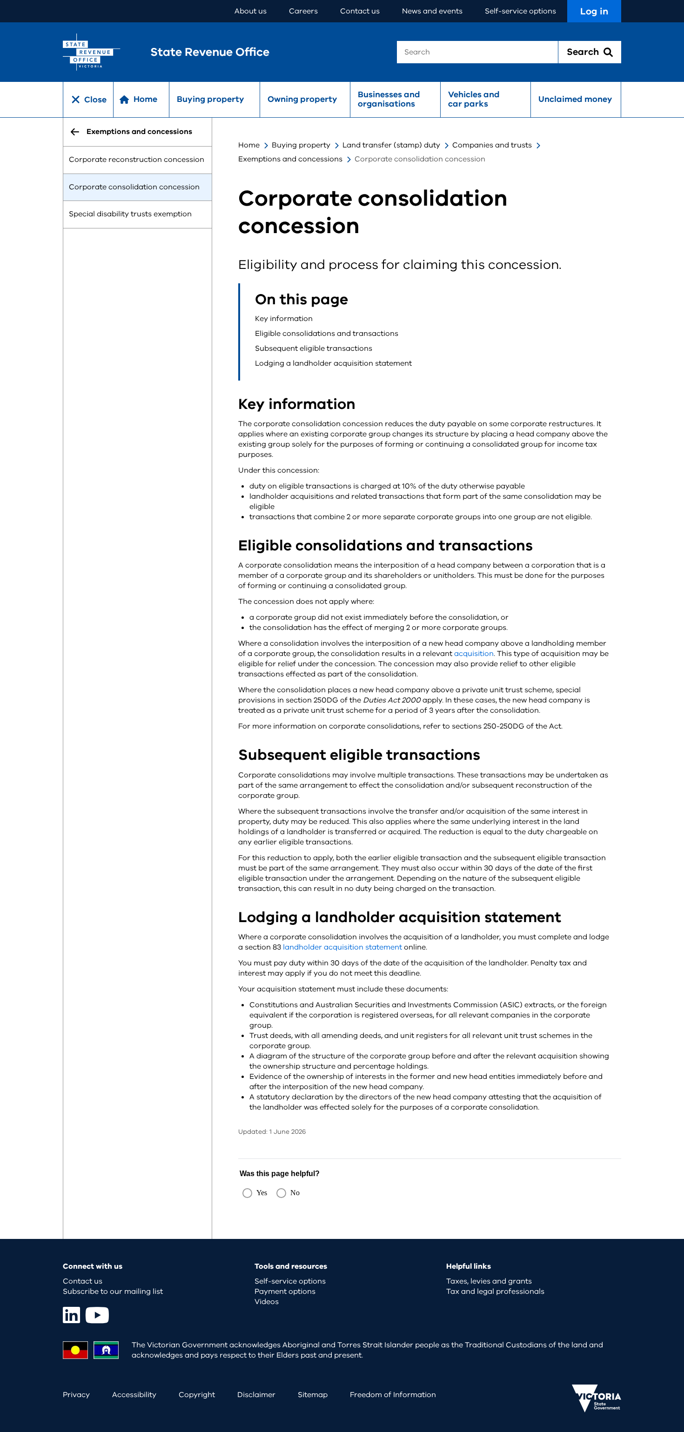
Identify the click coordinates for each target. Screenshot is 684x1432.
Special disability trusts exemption (130, 214)
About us (251, 11)
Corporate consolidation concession (134, 187)
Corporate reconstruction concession (136, 159)
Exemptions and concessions (290, 159)
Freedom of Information (393, 1395)
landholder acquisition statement (342, 947)
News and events (432, 11)
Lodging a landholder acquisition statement (333, 363)
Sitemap (313, 1395)
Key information (284, 319)
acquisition (474, 654)
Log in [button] (594, 11)
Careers (303, 11)
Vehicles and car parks (474, 99)
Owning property (302, 99)
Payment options (285, 1291)
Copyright (197, 1395)
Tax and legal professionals (495, 1291)
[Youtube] (97, 1315)
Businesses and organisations (389, 99)
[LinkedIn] (71, 1315)
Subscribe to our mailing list (113, 1291)
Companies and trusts (492, 145)
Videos (267, 1302)
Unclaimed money (575, 99)
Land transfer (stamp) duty (391, 145)
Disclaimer (256, 1395)
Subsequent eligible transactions (313, 348)
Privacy (76, 1395)
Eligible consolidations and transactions (326, 333)
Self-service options (520, 11)
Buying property (210, 99)
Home (249, 145)
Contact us (360, 11)
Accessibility (134, 1395)
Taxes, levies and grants (489, 1281)
